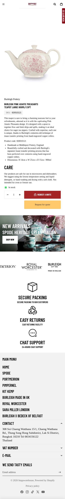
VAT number (10, 448)
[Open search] (54, 4)
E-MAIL (6, 455)
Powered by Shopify (45, 480)
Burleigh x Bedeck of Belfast (22, 416)
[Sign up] (60, 472)
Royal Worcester (14, 403)
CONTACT (8, 423)
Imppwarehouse (26, 480)
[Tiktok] (32, 492)
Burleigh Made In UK (15, 397)
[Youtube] (43, 492)
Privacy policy (32, 486)
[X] (38, 492)
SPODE (6, 373)
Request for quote (42, 204)
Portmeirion (10, 379)
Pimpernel (9, 385)
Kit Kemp (8, 391)
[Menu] (3, 4)
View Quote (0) (63, 16)
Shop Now (10, 239)
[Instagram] (27, 492)
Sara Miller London (15, 409)
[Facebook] (22, 492)
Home (5, 367)
